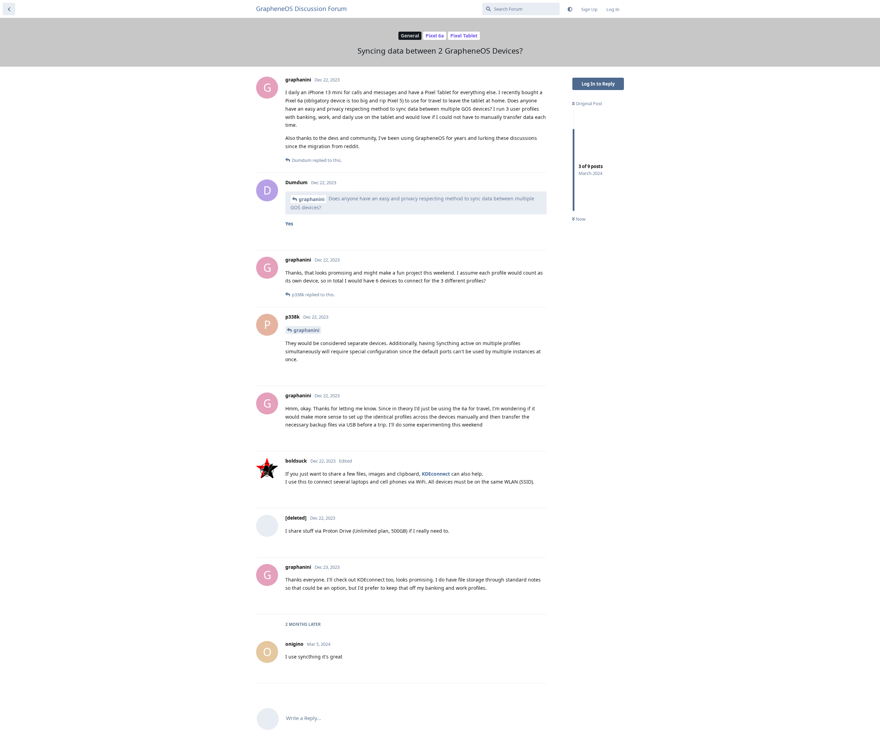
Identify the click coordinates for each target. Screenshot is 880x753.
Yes (289, 223)
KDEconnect (436, 473)
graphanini (311, 199)
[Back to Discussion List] (9, 9)
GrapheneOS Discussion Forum (301, 8)
